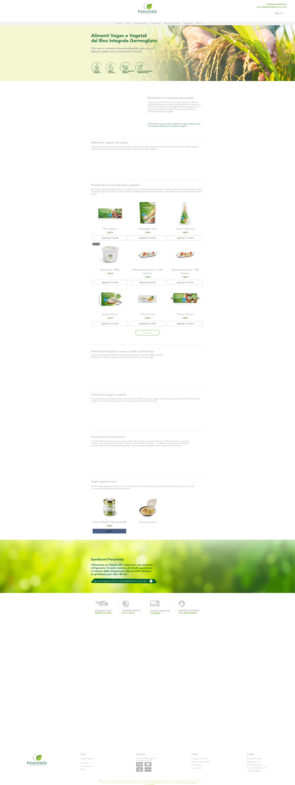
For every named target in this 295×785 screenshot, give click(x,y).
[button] (280, 13)
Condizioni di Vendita (199, 759)
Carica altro (147, 333)
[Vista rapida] (110, 213)
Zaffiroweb (151, 784)
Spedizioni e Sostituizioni (201, 762)
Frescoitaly (85, 763)
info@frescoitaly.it (253, 762)
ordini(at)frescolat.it (189, 783)
